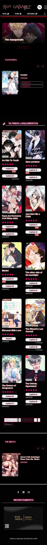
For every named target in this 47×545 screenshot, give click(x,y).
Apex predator (32, 162)
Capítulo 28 (10, 396)
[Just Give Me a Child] (35, 198)
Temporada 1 (29, 235)
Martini (5, 271)
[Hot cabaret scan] (17, 7)
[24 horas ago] (14, 171)
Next (43, 66)
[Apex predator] (35, 144)
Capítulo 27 (10, 168)
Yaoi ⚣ (5, 14)
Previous (38, 66)
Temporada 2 (29, 228)
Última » (8, 424)
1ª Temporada (6, 172)
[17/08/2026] (4, 229)
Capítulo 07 (10, 279)
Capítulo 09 (33, 347)
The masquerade (14, 39)
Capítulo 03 (33, 290)
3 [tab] (23, 47)
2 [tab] (21, 47)
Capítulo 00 (33, 401)
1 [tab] (18, 47)
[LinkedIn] (23, 492)
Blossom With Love (11, 330)
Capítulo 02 (26, 83)
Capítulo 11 (33, 177)
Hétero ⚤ (32, 14)
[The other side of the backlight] (35, 256)
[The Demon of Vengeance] (12, 369)
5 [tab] (28, 47)
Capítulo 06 (10, 286)
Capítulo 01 (26, 86)
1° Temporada (30, 343)
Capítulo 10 (33, 339)
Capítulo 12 (33, 170)
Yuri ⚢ (18, 14)
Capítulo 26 (10, 176)
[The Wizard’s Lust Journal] (35, 312)
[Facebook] (18, 492)
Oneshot (9, 338)
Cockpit (23, 75)
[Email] (29, 492)
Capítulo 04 (10, 234)
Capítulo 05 (10, 226)
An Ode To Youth (10, 160)
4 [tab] (26, 47)
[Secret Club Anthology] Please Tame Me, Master (30, 458)
